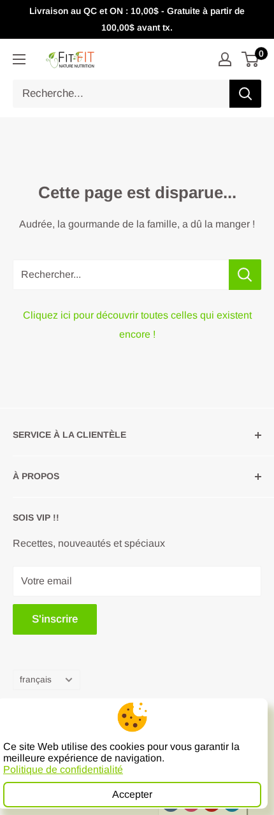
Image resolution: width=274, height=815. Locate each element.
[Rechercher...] (245, 274)
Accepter (132, 794)
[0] (251, 59)
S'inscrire (55, 619)
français (36, 679)
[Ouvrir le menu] (19, 59)
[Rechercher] (245, 94)
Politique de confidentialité (63, 769)
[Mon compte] (225, 59)
